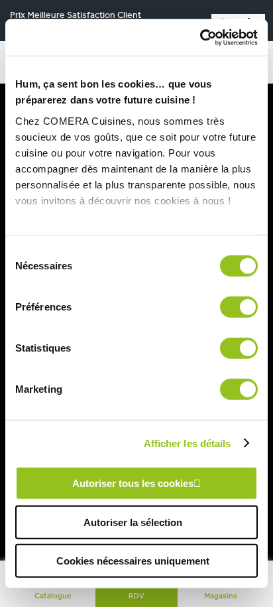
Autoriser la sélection (132, 521)
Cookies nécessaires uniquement (132, 561)
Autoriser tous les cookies (132, 483)
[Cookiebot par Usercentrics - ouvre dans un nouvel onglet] (200, 37)
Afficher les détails (187, 442)
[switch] (239, 307)
